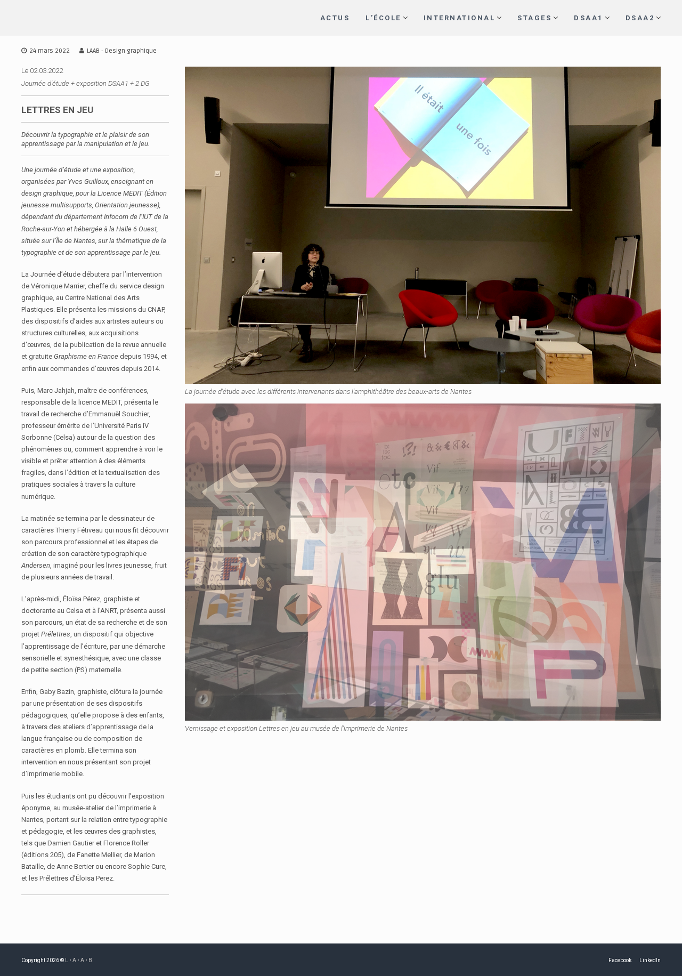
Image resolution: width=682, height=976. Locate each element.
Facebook (619, 960)
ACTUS (335, 18)
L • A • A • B (78, 960)
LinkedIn (650, 960)
